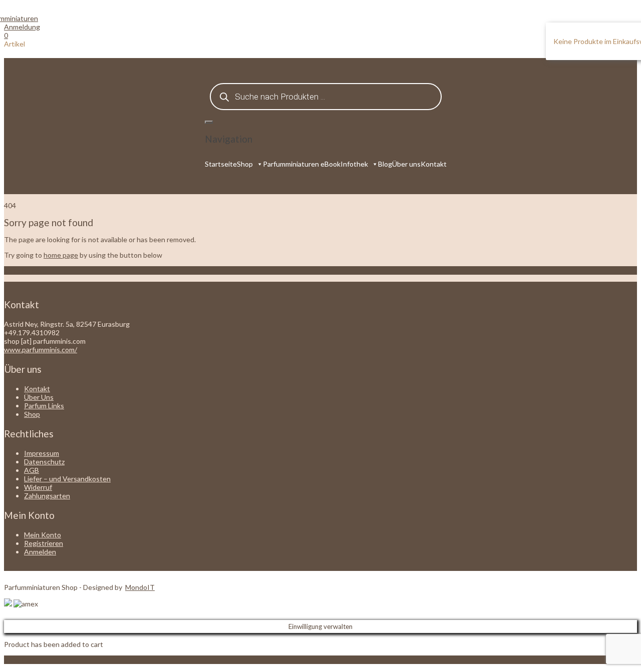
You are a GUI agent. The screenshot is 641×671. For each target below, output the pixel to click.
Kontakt (434, 164)
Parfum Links (44, 405)
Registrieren (43, 543)
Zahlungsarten (47, 495)
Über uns (406, 164)
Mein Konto (42, 534)
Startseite (221, 164)
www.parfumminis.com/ (40, 349)
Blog (385, 164)
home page (61, 255)
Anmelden (40, 551)
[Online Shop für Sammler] (21, 18)
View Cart (20, 659)
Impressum (41, 453)
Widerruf (38, 487)
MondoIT (140, 587)
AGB (31, 470)
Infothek (354, 164)
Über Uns (39, 397)
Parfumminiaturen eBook (302, 164)
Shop (245, 164)
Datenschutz (44, 461)
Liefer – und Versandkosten (67, 478)
